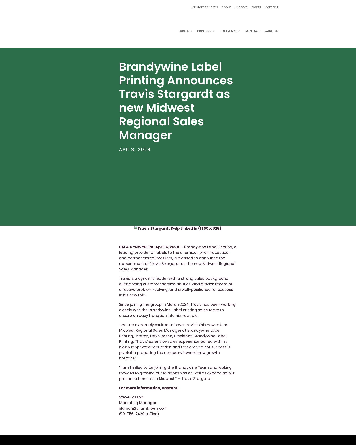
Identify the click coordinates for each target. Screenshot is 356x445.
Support (241, 7)
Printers (204, 31)
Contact (271, 7)
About (226, 7)
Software (228, 31)
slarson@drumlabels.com (143, 408)
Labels (183, 31)
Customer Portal (205, 7)
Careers (271, 31)
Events (255, 7)
